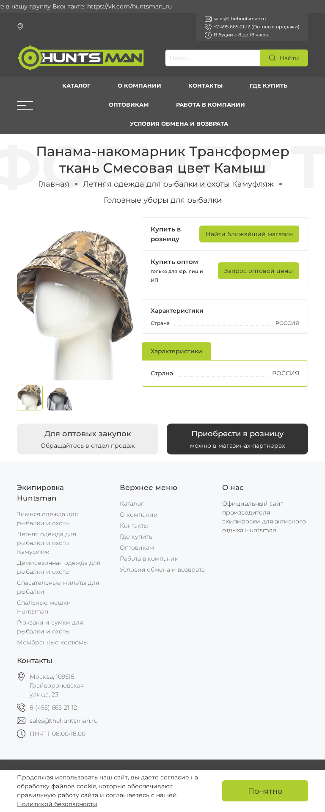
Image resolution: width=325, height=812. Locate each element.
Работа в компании (210, 105)
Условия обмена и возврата (179, 124)
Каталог (76, 86)
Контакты (205, 86)
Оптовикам (129, 105)
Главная (53, 184)
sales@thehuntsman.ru (64, 720)
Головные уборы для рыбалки (163, 200)
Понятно (265, 791)
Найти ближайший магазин (249, 234)
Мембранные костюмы (52, 642)
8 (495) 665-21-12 (53, 707)
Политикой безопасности (57, 804)
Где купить (268, 86)
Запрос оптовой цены (258, 271)
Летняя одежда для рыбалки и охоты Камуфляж (178, 184)
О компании (139, 86)
